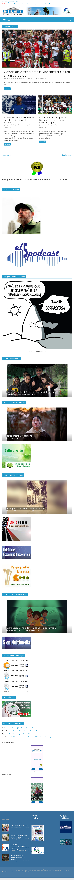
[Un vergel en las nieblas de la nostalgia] (37, 481)
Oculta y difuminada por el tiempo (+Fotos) (26, 731)
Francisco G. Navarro (24, 511)
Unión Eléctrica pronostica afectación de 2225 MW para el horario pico (31, 737)
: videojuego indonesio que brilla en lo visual (31, 627)
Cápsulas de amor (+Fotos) (19, 825)
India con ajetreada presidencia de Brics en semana (26, 728)
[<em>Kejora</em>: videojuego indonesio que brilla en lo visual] (37, 601)
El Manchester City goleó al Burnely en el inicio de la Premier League (52, 120)
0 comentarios (42, 78)
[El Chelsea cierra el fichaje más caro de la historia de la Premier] (19, 97)
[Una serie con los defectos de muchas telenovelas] (37, 365)
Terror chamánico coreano (19, 435)
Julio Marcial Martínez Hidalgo (27, 78)
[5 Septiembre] (4, 20)
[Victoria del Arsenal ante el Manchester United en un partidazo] (37, 31)
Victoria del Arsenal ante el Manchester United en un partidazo (37, 73)
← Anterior (6, 155)
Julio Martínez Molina (24, 394)
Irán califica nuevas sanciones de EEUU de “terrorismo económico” (30, 4)
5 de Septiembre (21, 125)
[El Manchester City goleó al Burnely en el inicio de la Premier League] (55, 97)
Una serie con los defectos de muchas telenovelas (31, 392)
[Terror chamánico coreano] (37, 408)
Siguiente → (67, 155)
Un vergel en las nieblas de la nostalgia (25, 508)
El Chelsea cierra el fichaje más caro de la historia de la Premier (19, 120)
